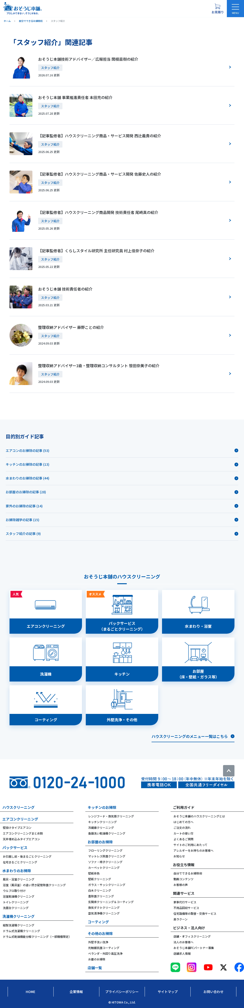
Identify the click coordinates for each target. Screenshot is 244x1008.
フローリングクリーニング (105, 850)
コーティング (98, 921)
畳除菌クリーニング (101, 896)
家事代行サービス (184, 902)
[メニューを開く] (235, 8)
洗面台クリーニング (16, 908)
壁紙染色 (94, 873)
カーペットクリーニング (104, 867)
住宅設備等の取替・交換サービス (194, 913)
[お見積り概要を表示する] (217, 8)
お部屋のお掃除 (100, 841)
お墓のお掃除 (96, 959)
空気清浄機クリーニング (104, 913)
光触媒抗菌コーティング (103, 948)
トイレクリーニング (16, 902)
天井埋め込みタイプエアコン (21, 839)
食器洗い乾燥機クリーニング (106, 833)
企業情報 (76, 991)
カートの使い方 (183, 833)
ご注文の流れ (182, 827)
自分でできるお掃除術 (187, 873)
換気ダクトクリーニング (104, 907)
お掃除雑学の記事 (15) (22, 519)
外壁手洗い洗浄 (98, 942)
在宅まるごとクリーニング (20, 862)
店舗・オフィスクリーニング (192, 936)
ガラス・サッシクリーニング (106, 885)
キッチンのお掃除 (102, 807)
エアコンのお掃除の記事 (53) (27, 450)
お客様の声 (180, 885)
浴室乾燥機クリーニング (18, 896)
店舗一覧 (95, 967)
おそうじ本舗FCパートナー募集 (193, 948)
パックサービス (14, 847)
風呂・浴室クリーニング (18, 879)
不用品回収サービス (186, 908)
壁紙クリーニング (99, 879)
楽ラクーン (180, 919)
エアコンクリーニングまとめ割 (23, 833)
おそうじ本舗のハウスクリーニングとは (199, 816)
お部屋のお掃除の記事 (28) (26, 491)
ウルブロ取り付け (14, 891)
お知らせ (179, 856)
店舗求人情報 (182, 953)
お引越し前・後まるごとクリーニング (27, 856)
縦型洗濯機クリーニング (18, 925)
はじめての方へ (183, 822)
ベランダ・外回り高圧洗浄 (105, 953)
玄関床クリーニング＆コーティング (111, 902)
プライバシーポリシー (122, 991)
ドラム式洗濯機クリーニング (21, 931)
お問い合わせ (213, 991)
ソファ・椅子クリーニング (105, 862)
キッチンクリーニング (102, 822)
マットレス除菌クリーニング (106, 856)
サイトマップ (168, 991)
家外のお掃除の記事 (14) (24, 506)
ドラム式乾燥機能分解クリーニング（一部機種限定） (37, 936)
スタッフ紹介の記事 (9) (23, 533)
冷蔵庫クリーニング (101, 827)
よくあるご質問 (183, 839)
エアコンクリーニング (20, 818)
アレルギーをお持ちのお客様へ (193, 850)
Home (30, 991)
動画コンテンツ (183, 879)
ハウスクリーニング (18, 807)
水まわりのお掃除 (16, 870)
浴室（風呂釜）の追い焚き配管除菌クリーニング (34, 885)
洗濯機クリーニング (18, 916)
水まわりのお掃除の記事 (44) (27, 478)
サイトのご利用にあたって (190, 845)
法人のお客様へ (183, 942)
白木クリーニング (99, 890)
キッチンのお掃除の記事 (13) (27, 464)
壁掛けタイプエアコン (17, 827)
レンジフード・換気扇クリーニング (111, 816)
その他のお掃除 (100, 933)
